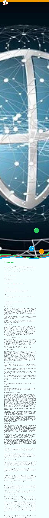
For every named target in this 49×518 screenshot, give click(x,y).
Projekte (38, 1)
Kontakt (43, 1)
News (25, 1)
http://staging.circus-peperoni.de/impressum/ (18, 283)
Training (33, 1)
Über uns (29, 1)
